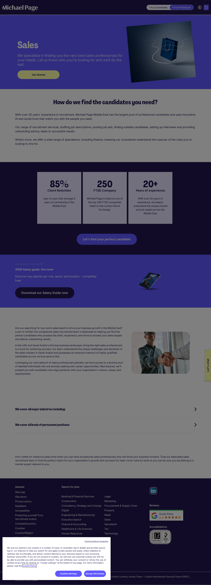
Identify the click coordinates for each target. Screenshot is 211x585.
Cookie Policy (29, 566)
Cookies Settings (68, 573)
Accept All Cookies (95, 573)
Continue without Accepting (96, 541)
